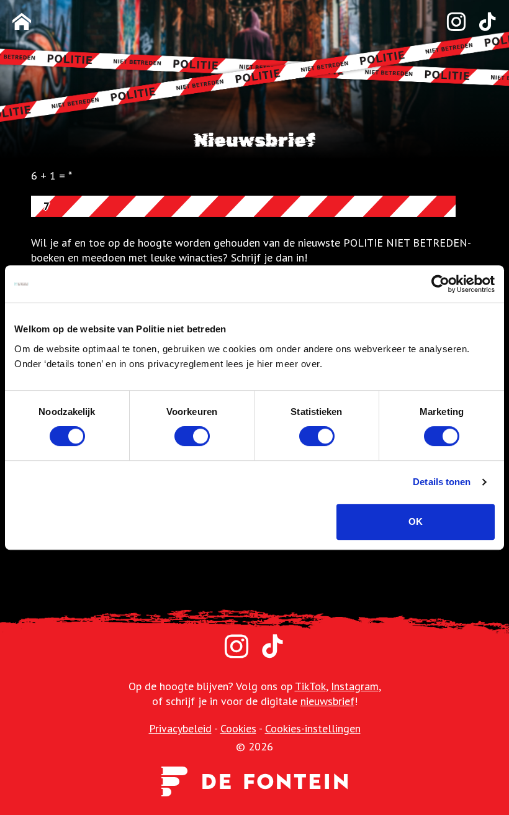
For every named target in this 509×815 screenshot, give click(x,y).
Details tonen (442, 481)
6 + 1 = (48, 175)
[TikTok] (481, 23)
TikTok (310, 686)
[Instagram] (450, 23)
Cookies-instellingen (313, 728)
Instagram (355, 686)
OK (415, 521)
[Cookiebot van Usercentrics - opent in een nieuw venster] (440, 284)
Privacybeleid (180, 728)
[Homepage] (21, 23)
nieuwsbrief (327, 701)
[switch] (192, 436)
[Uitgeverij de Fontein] (254, 780)
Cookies (238, 728)
